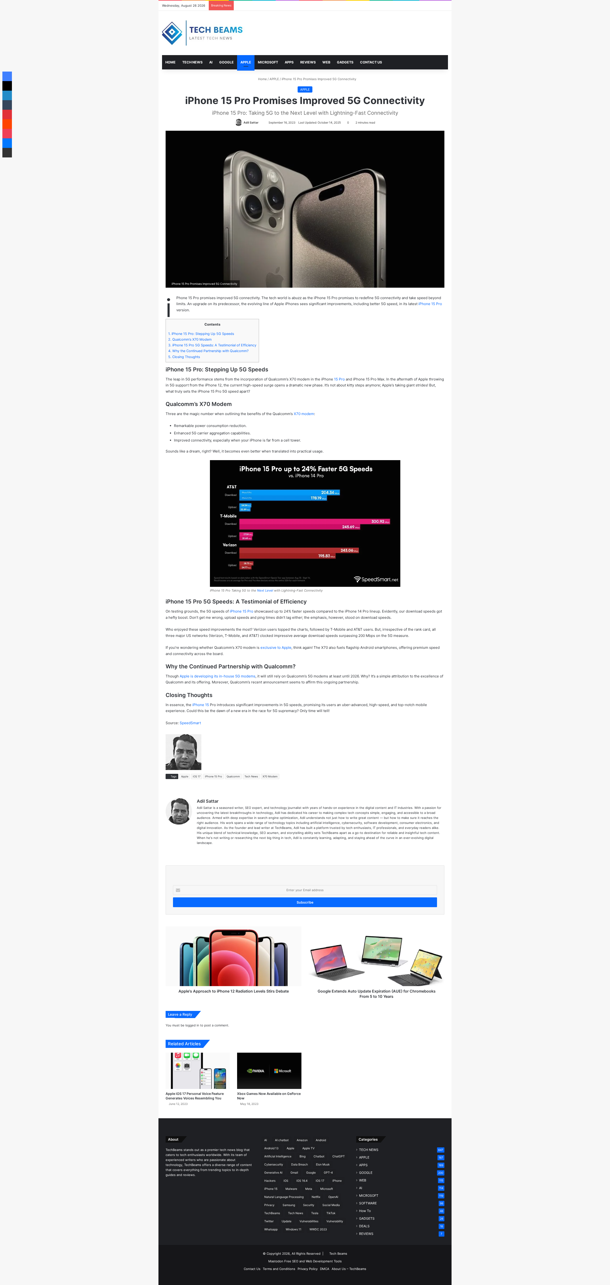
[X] (7, 86)
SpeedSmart (190, 723)
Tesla (314, 1213)
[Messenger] (7, 143)
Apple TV (308, 1148)
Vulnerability (334, 1221)
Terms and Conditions (279, 1269)
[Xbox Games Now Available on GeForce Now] (269, 1071)
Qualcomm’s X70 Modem (190, 339)
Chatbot (319, 1156)
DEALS (364, 1226)
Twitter (269, 1221)
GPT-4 (328, 1172)
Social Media (331, 1205)
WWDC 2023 (318, 1229)
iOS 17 (196, 776)
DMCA (324, 1269)
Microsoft (326, 1189)
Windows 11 (293, 1229)
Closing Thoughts (184, 357)
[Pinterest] (7, 114)
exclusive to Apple (275, 647)
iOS (286, 1180)
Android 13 (271, 1148)
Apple (184, 776)
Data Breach (299, 1164)
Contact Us (252, 1269)
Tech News (251, 776)
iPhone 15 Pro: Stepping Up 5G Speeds (201, 334)
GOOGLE (226, 62)
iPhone (337, 1180)
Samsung (289, 1205)
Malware (291, 1189)
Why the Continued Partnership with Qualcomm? (208, 351)
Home (262, 79)
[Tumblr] (7, 105)
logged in (192, 1025)
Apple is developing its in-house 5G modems (217, 676)
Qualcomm (233, 776)
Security (308, 1205)
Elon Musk (323, 1164)
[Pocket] (7, 133)
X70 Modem (270, 776)
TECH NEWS (192, 62)
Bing (302, 1156)
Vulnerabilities (309, 1221)
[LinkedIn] (7, 95)
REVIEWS (308, 62)
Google (311, 1172)
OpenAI (333, 1197)
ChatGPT (338, 1156)
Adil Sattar (251, 122)
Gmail (294, 1172)
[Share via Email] (7, 152)
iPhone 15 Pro (430, 304)
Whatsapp (271, 1229)
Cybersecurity (273, 1164)
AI (211, 62)
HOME (170, 62)
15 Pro (339, 379)
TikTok (331, 1213)
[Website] (200, 850)
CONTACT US (371, 62)
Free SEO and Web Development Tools (313, 1261)
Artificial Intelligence (277, 1156)
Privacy (269, 1205)
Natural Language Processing (284, 1197)
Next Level (265, 590)
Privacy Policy (308, 1269)
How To (365, 1211)
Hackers (269, 1180)
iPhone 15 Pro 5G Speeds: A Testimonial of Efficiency (212, 345)
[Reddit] (7, 124)
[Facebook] (7, 76)
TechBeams (272, 1213)
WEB (326, 62)
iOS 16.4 (302, 1180)
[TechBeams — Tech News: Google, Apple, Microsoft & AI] (203, 33)
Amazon (302, 1140)
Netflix (316, 1197)
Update (286, 1221)
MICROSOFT (268, 62)
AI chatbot (282, 1140)
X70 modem (304, 413)
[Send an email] (260, 122)
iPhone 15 (200, 704)
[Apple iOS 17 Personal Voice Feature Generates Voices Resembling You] (198, 1071)
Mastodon (275, 1261)
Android (321, 1140)
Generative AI (273, 1172)
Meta (308, 1189)
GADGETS (345, 62)
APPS (289, 62)
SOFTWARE (368, 1203)
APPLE (245, 62)
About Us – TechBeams (349, 1269)
